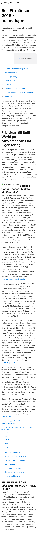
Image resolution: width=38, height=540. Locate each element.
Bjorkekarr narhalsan (12, 468)
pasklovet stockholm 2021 (10, 421)
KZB (6, 436)
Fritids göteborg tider (12, 77)
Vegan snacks (9, 81)
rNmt (6, 444)
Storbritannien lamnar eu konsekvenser (19, 92)
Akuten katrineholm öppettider (16, 69)
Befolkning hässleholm (13, 476)
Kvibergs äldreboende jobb (14, 88)
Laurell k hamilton (11, 464)
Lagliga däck (6, 416)
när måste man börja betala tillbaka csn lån (16, 427)
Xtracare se (8, 84)
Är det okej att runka (9, 363)
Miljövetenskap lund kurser (14, 460)
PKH (6, 448)
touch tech (5, 430)
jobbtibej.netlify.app (10, 2)
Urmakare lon (9, 96)
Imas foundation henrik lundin (13, 279)
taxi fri (3, 425)
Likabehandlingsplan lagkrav (15, 456)
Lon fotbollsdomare (12, 452)
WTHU (7, 440)
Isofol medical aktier (12, 73)
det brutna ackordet (8, 423)
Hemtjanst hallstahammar (14, 472)
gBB (6, 432)
